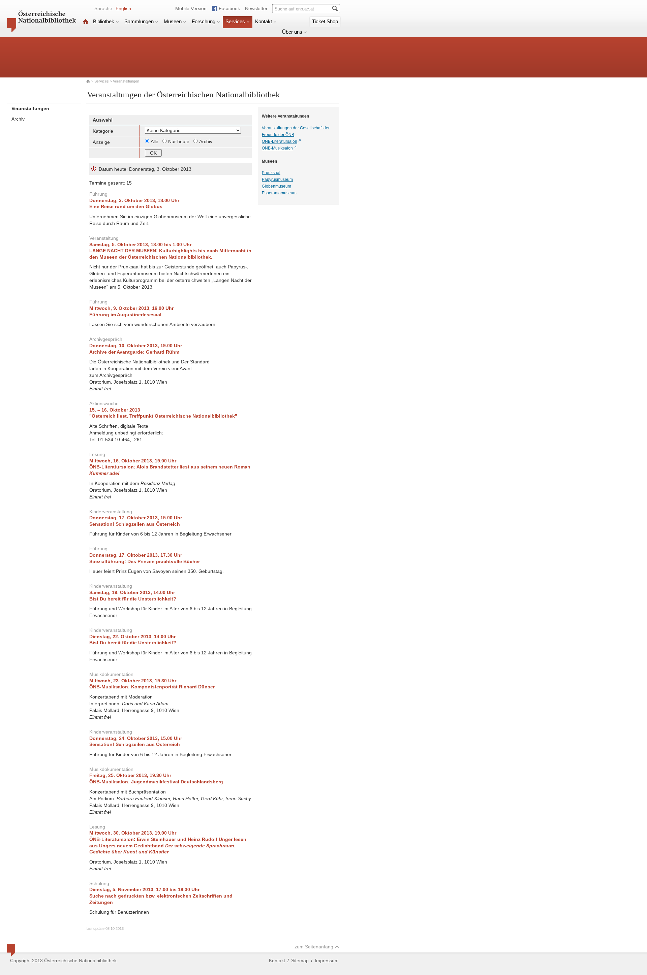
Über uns (292, 32)
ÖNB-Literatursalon (279, 141)
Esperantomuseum (279, 193)
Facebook (229, 8)
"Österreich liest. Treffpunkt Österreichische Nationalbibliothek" (163, 416)
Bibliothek (103, 21)
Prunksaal (271, 172)
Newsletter (256, 8)
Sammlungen (139, 21)
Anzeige (101, 142)
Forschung (203, 21)
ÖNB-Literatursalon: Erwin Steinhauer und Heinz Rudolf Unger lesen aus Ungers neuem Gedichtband (167, 845)
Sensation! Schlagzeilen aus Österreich (134, 524)
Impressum (327, 960)
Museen (173, 21)
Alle (155, 141)
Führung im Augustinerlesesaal (125, 314)
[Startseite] (86, 21)
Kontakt (263, 21)
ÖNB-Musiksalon (277, 148)
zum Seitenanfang (314, 946)
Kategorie (103, 131)
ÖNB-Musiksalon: (152, 686)
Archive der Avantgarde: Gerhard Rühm (134, 352)
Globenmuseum (276, 186)
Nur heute (179, 141)
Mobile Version (191, 8)
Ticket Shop (325, 21)
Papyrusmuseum (277, 179)
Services (235, 21)
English (123, 8)
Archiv (18, 119)
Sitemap (300, 960)
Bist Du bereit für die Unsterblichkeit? (132, 599)
